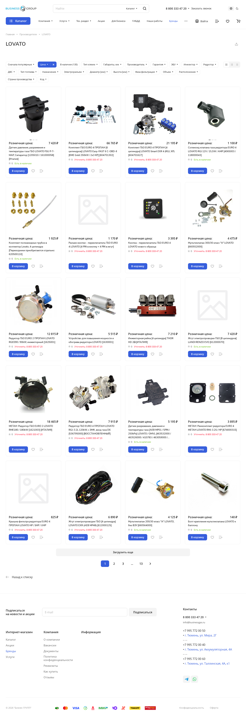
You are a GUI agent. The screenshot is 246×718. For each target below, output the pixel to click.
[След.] (150, 563)
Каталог (11, 639)
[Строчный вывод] (231, 64)
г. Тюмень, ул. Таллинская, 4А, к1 (207, 663)
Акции (10, 645)
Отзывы (49, 677)
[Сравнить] (41, 171)
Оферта (214, 707)
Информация (91, 632)
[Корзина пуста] (238, 21)
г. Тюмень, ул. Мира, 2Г (200, 635)
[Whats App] (194, 679)
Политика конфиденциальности (58, 658)
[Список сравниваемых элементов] (217, 21)
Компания (51, 632)
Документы (51, 651)
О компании (52, 639)
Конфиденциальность (191, 707)
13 (141, 564)
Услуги (10, 657)
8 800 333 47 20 (176, 8)
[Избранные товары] (227, 21)
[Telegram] (186, 679)
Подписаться (142, 612)
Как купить (51, 671)
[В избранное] (33, 171)
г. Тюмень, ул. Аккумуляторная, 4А (208, 649)
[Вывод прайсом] (237, 64)
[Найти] (144, 8)
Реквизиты (51, 665)
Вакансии (50, 645)
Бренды (11, 651)
